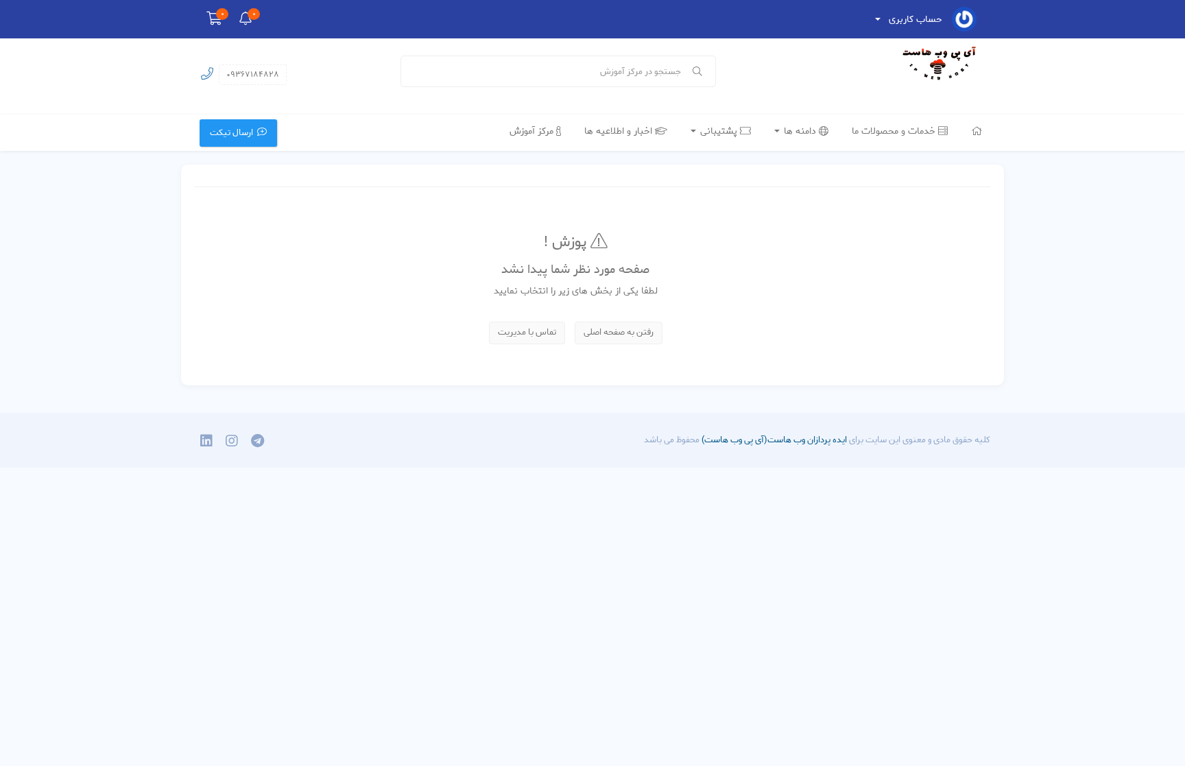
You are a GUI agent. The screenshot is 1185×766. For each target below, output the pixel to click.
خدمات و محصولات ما (895, 131)
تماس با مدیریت (527, 332)
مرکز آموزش (533, 131)
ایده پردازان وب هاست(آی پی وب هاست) (773, 440)
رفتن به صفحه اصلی (619, 332)
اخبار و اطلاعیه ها (619, 131)
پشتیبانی (718, 131)
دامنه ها (800, 131)
